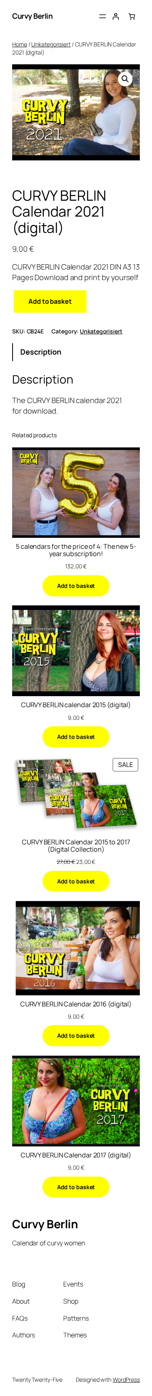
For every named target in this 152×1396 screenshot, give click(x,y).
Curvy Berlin (32, 16)
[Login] (115, 16)
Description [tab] (40, 352)
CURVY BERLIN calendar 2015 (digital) (76, 704)
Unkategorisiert (51, 44)
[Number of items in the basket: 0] (132, 16)
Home (19, 44)
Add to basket (50, 301)
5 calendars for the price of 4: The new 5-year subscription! (76, 550)
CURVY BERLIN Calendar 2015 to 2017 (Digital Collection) (76, 845)
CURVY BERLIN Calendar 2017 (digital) (76, 1155)
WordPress (126, 1379)
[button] (125, 79)
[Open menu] (102, 16)
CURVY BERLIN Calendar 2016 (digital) (76, 1004)
